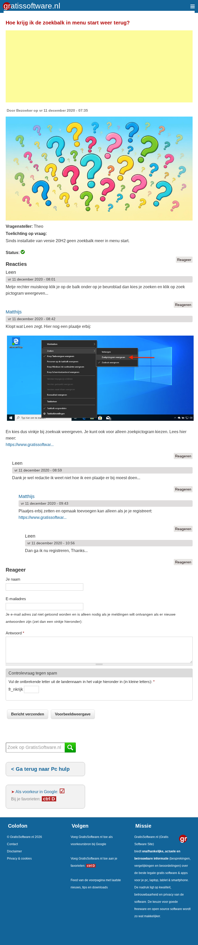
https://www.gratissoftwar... (30, 444)
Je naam (13, 579)
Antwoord (15, 633)
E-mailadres (16, 599)
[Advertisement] (99, 66)
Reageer (184, 260)
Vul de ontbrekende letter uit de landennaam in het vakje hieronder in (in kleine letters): (82, 681)
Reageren (183, 305)
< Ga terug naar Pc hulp (40, 769)
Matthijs (14, 311)
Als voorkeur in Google (36, 791)
